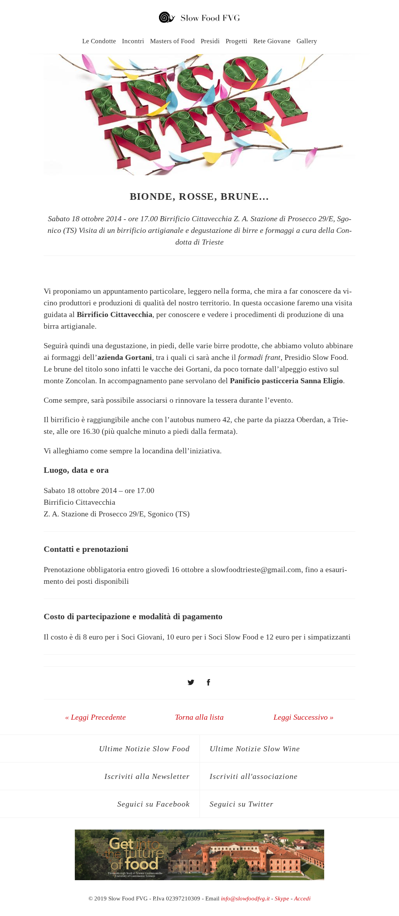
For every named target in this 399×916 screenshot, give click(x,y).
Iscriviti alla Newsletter (147, 776)
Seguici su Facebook (153, 804)
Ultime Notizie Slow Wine (255, 748)
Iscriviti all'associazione (254, 776)
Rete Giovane (272, 41)
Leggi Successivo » (304, 717)
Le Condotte (99, 41)
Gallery (307, 41)
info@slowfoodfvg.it (245, 898)
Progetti (236, 41)
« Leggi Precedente (95, 717)
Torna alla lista (199, 717)
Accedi (302, 898)
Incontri (133, 41)
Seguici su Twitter (242, 804)
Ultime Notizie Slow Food (144, 748)
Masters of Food (172, 41)
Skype (282, 898)
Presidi (210, 41)
